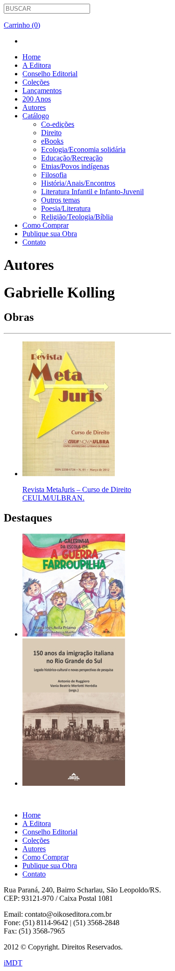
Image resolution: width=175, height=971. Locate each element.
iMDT (13, 963)
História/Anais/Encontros (78, 183)
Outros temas (60, 200)
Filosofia (54, 175)
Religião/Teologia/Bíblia (77, 217)
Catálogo (35, 116)
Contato (34, 242)
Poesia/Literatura (66, 208)
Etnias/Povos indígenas (75, 166)
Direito (51, 133)
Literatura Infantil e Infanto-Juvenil (92, 192)
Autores (34, 107)
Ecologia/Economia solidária (83, 149)
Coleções (35, 82)
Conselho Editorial (49, 74)
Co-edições (57, 124)
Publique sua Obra (49, 234)
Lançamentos (42, 90)
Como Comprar (45, 225)
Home (31, 57)
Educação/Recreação (72, 158)
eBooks (52, 141)
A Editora (36, 65)
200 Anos (36, 99)
